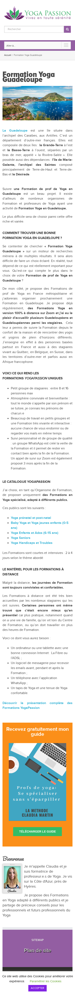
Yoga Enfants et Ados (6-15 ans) (34, 533)
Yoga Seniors (20, 538)
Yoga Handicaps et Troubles (31, 543)
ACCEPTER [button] (37, 988)
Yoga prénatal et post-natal (31, 518)
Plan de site (37, 950)
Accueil (7, 55)
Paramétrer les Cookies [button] (45, 981)
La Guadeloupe (15, 131)
